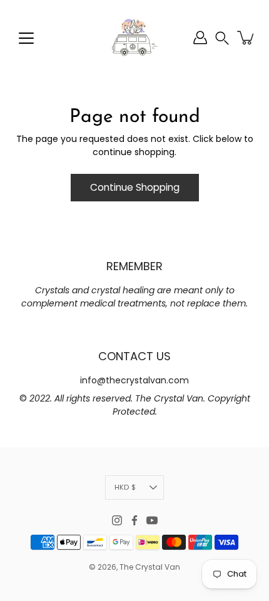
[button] (222, 38)
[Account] (200, 38)
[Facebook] (134, 520)
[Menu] (26, 38)
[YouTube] (152, 520)
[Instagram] (117, 520)
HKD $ (125, 487)
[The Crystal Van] (134, 37)
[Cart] (246, 38)
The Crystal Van (149, 567)
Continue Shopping (135, 187)
